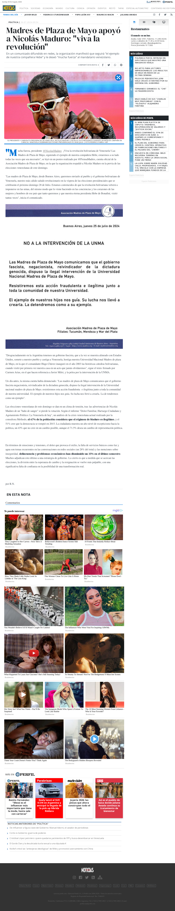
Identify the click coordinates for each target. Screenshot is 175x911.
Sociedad (35, 8)
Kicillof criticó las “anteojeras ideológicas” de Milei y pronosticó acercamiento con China (51, 848)
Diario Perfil (25, 886)
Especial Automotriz (137, 8)
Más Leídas (137, 53)
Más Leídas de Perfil (142, 118)
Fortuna (59, 886)
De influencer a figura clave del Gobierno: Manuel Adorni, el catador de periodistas (49, 827)
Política (23, 8)
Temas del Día (11, 14)
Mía (130, 886)
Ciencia (80, 8)
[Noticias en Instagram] (154, 15)
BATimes (151, 886)
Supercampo (105, 886)
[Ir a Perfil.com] (168, 2)
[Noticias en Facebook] (159, 15)
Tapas (121, 8)
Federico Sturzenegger (56, 14)
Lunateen (140, 886)
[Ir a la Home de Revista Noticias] (9, 8)
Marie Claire (47, 886)
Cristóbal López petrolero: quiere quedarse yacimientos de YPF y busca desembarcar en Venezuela (57, 838)
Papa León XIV (83, 14)
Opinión (91, 8)
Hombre (69, 886)
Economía (48, 8)
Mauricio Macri (106, 14)
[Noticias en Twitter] (165, 15)
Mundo (59, 8)
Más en (9, 774)
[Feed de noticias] (171, 15)
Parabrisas (92, 886)
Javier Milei (31, 14)
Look (116, 886)
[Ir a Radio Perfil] (154, 2)
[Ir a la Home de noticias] (87, 870)
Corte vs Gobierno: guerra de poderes (28, 833)
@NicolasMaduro (52, 150)
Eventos (102, 8)
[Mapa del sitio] (100, 878)
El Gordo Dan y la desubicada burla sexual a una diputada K (38, 843)
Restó (112, 8)
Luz (123, 886)
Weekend (80, 886)
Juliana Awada (128, 14)
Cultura (70, 8)
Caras (36, 886)
